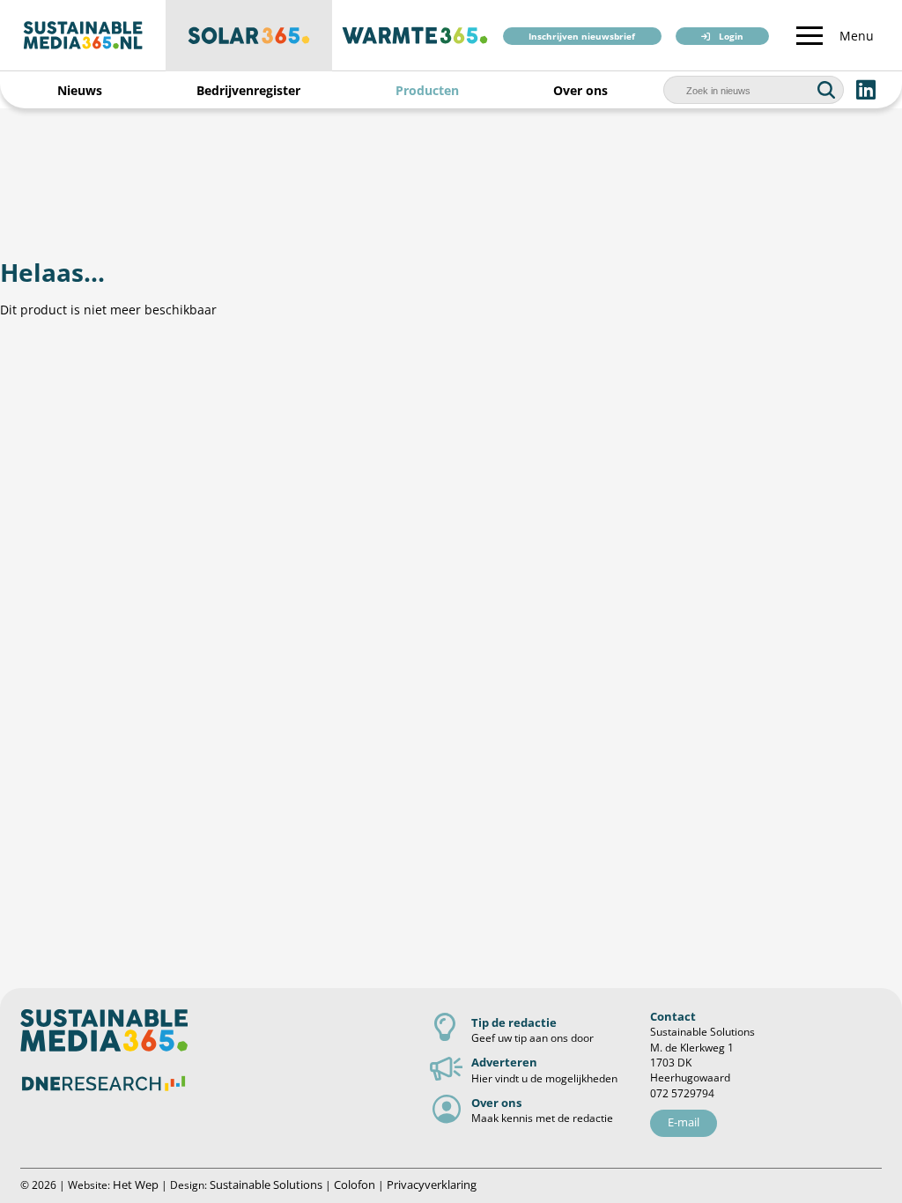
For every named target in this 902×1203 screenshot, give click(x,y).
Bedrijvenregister (248, 90)
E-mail (683, 1122)
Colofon (354, 1184)
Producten (427, 90)
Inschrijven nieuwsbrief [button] (582, 36)
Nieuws (79, 90)
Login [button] (731, 36)
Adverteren (504, 1062)
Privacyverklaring (432, 1184)
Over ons (580, 90)
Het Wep (136, 1184)
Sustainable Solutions (266, 1184)
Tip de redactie (514, 1022)
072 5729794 (682, 1093)
